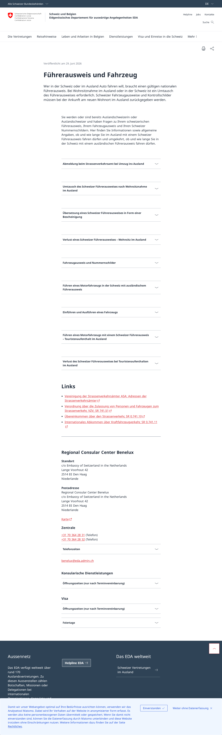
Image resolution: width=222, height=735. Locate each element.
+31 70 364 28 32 (73, 539)
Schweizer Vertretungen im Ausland (134, 670)
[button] (19, 36)
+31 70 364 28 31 (73, 535)
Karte (65, 519)
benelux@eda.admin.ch (77, 561)
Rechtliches (15, 726)
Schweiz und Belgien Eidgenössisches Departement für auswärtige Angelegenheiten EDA (93, 15)
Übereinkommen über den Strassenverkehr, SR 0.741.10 (103, 416)
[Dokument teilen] (212, 48)
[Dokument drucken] (203, 48)
